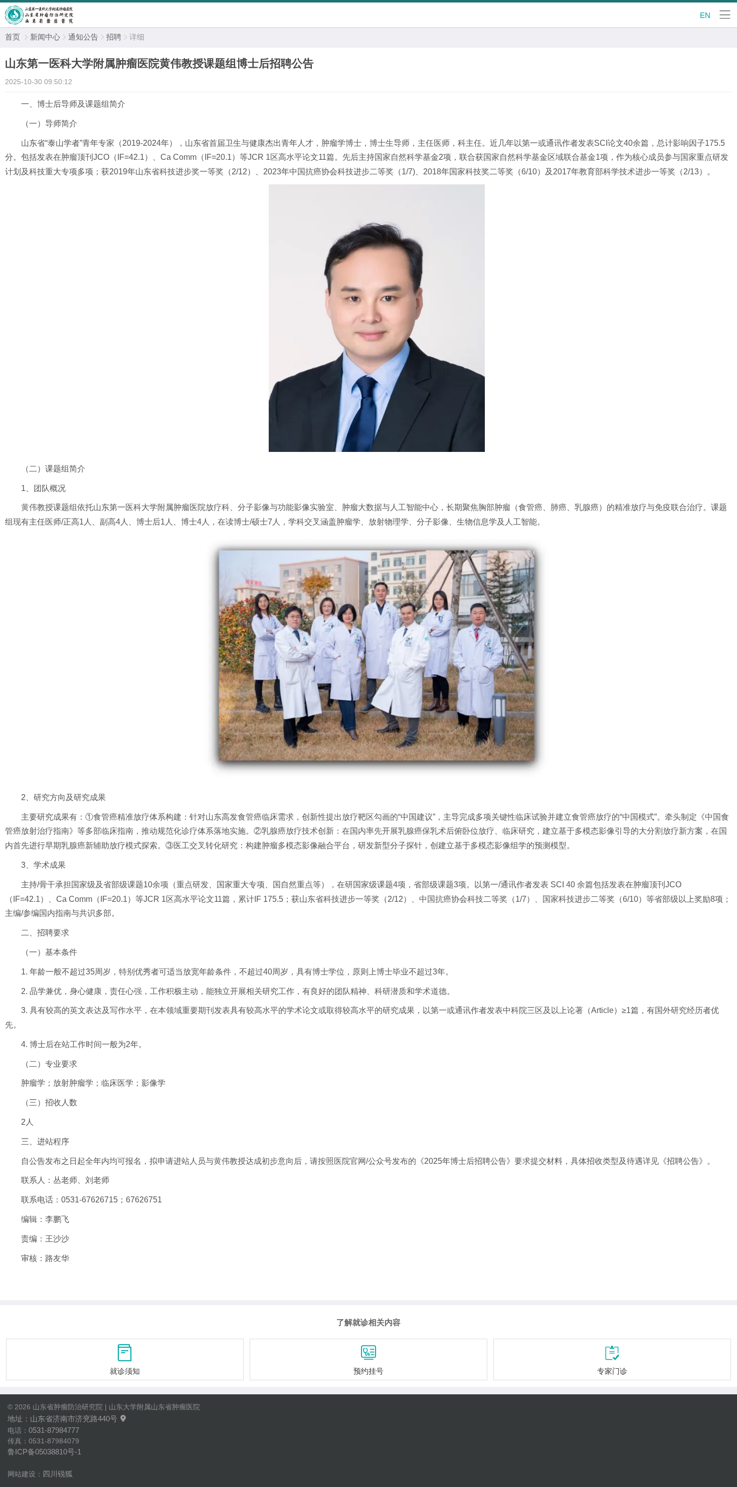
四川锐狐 (58, 1473)
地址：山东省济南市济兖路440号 (67, 1418)
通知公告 (83, 37)
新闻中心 (45, 37)
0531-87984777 (54, 1430)
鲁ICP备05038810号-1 (44, 1451)
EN (705, 15)
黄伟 (29, 507)
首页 (12, 37)
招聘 (113, 37)
